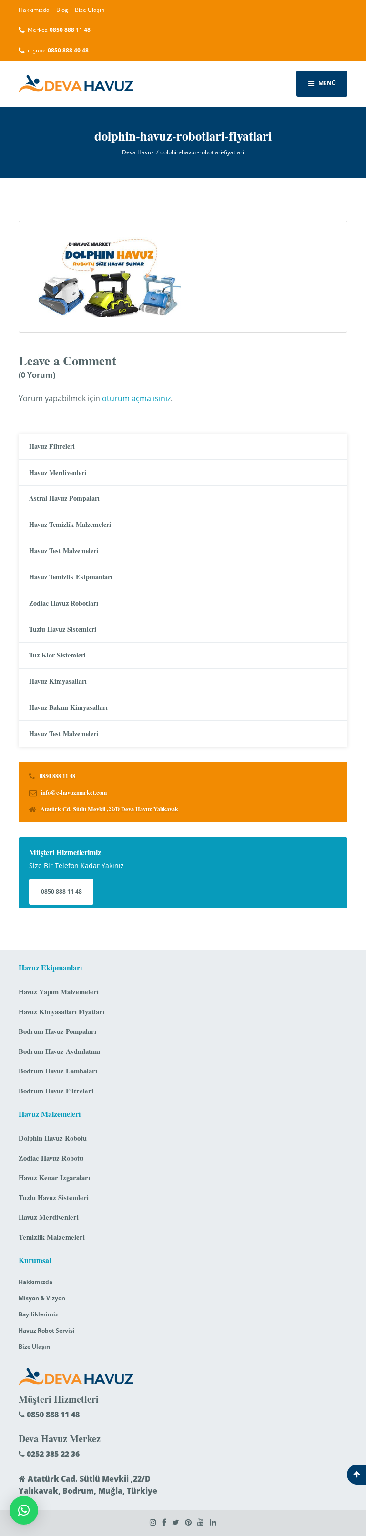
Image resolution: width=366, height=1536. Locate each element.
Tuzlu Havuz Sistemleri (62, 629)
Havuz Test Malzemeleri (63, 551)
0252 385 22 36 (52, 1454)
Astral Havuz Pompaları (64, 498)
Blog (62, 9)
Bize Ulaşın (89, 9)
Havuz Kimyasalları (58, 681)
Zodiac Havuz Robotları (63, 603)
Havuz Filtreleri (52, 446)
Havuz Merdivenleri (57, 472)
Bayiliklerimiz (38, 1314)
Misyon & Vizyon (42, 1298)
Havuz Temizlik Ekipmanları (70, 577)
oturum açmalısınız (136, 398)
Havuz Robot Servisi (47, 1330)
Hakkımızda (34, 9)
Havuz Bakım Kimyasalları (68, 707)
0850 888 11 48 (61, 892)
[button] (24, 1510)
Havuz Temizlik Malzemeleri (70, 524)
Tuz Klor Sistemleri (57, 655)
